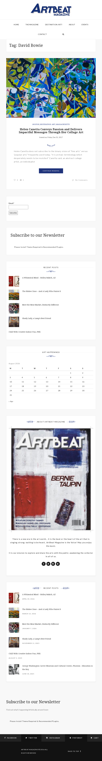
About (72, 24)
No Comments (81, 180)
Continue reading (51, 171)
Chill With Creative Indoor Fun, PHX (24, 332)
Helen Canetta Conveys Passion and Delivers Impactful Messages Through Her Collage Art (51, 131)
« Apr (11, 401)
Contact (42, 34)
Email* (11, 203)
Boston (35, 124)
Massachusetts (63, 124)
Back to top (73, 751)
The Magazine (32, 24)
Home (16, 24)
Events (85, 24)
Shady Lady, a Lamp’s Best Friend (36, 318)
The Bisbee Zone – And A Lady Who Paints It (41, 291)
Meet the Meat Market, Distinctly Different (40, 305)
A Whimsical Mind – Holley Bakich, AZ (39, 278)
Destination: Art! (53, 24)
